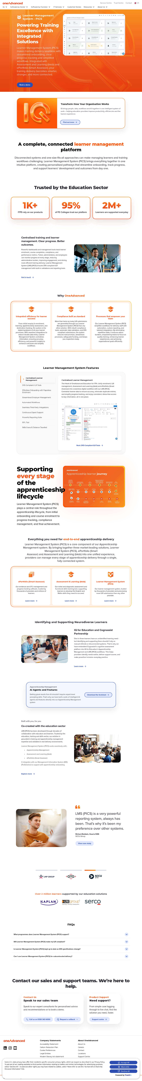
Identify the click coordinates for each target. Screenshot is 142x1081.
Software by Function (39, 7)
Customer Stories (74, 7)
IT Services (57, 7)
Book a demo (25, 85)
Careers (81, 1047)
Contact (129, 3)
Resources (88, 7)
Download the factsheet (96, 695)
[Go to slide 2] (71, 874)
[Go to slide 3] (95, 874)
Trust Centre (118, 3)
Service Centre (106, 3)
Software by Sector (17, 7)
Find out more (68, 122)
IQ (4, 7)
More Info (125, 1067)
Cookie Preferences (47, 1050)
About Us (101, 7)
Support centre (98, 1019)
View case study (84, 843)
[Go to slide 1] (46, 874)
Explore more (26, 774)
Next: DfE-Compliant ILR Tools (88, 445)
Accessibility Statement (49, 1044)
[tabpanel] (90, 413)
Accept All (125, 1062)
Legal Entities (45, 1053)
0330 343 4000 (39, 1019)
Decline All (125, 1071)
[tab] (37, 379)
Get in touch (26, 277)
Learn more (30, 601)
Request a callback (67, 1019)
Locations (82, 1053)
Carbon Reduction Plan (49, 1047)
